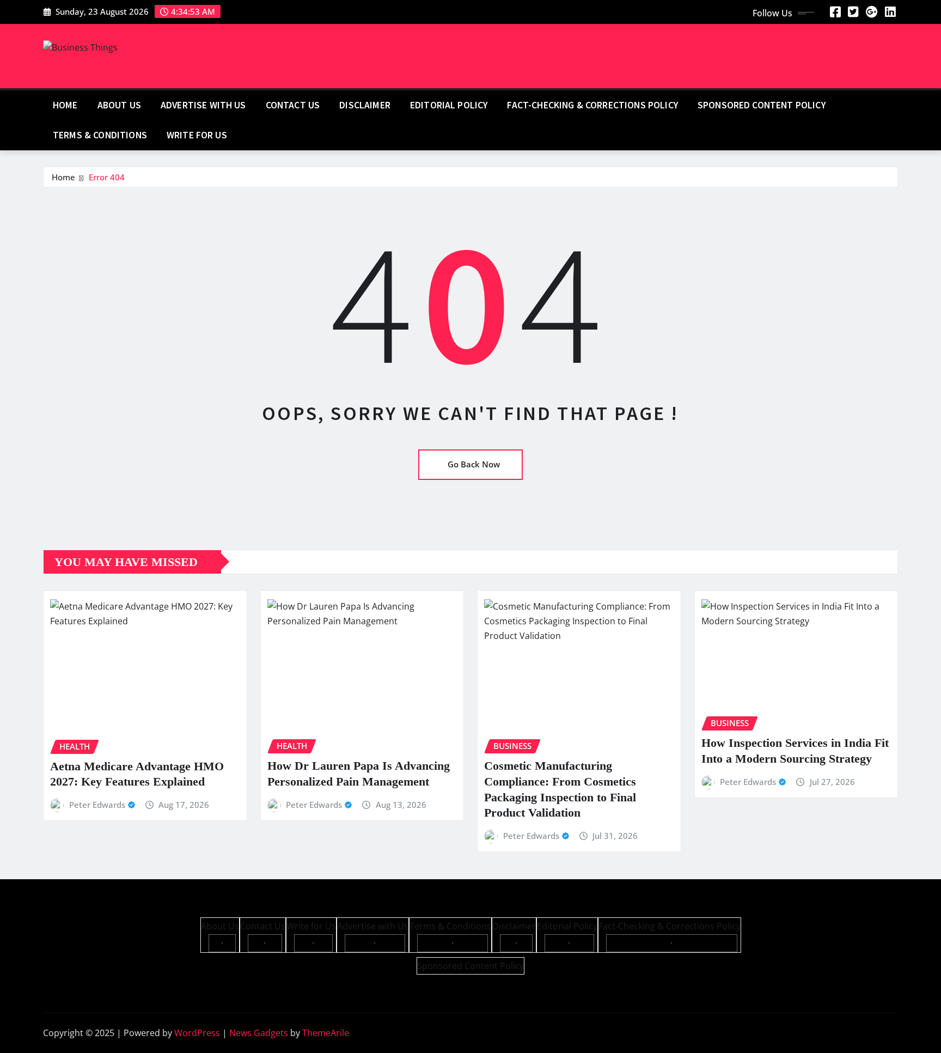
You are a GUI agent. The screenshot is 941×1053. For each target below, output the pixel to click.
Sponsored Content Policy (762, 105)
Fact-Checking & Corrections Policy (592, 105)
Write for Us (197, 135)
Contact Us (293, 105)
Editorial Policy (449, 105)
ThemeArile (325, 1033)
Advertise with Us (203, 105)
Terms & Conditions (100, 135)
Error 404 (107, 177)
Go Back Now (474, 464)
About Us (119, 105)
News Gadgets (258, 1033)
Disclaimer (364, 105)
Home (65, 105)
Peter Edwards (97, 804)
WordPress (197, 1033)
